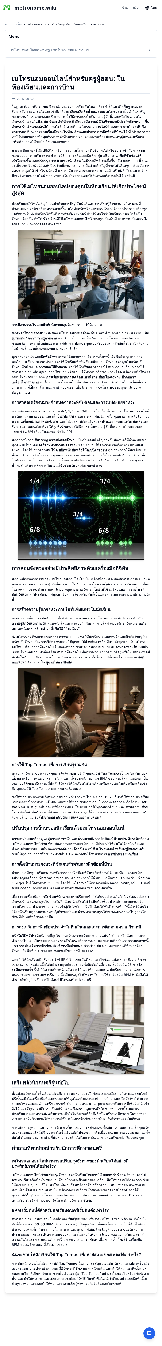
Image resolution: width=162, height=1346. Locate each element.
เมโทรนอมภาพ (47, 387)
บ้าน (125, 7)
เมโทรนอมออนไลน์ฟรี (28, 1132)
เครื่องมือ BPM (120, 974)
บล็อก (136, 7)
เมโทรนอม (49, 445)
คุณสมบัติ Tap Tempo (33, 788)
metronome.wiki (34, 7)
